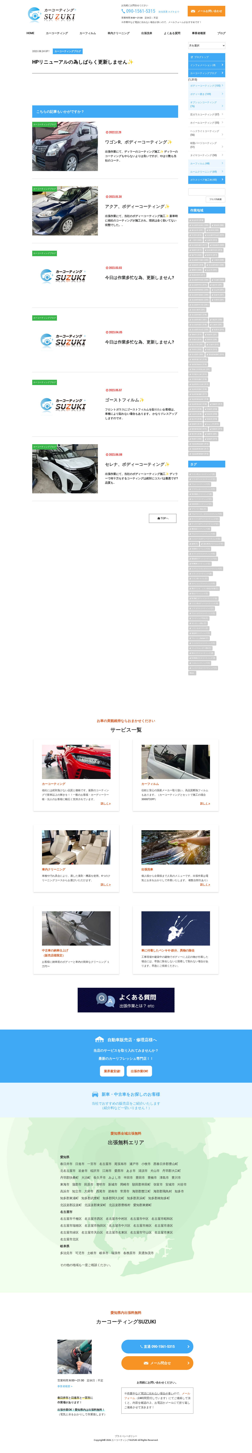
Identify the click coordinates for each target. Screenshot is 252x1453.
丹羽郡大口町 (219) (199, 374)
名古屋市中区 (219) (199, 285)
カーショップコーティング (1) (203, 584)
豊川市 (176, 1177)
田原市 (88, 1184)
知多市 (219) (219, 330)
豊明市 (100, 1184)
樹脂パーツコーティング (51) (203, 145)
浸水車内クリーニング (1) (213, 544)
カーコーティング (57, 33)
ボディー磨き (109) (200, 94)
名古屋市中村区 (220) (200, 280)
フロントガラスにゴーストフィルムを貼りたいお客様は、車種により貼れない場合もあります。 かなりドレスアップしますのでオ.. (141, 414)
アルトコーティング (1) (201, 484)
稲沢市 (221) (217, 285)
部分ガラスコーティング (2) (202, 653)
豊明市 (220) (212, 340)
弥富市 (158, 1184)
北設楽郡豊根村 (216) (200, 454)
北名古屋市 (68, 1170)
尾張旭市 (120, 1164)
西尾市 (100, 1191)
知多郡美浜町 (136, 1198)
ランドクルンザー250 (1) (201, 648)
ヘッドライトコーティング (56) (204, 133)
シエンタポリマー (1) (200, 628)
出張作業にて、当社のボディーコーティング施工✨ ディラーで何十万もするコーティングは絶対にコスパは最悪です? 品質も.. (141, 478)
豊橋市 (152, 1177)
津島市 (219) (197, 335)
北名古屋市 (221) (198, 310)
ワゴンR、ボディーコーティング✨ (138, 142)
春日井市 (66, 1164)
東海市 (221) (212, 335)
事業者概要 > (64, 1386)
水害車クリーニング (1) (201, 549)
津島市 (164, 1177)
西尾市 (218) (212, 419)
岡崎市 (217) (217, 404)
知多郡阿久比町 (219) (200, 384)
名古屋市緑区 (69, 1232)
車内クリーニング (119, 33)
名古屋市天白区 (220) (200, 330)
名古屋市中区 (139, 1218)
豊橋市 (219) (217, 429)
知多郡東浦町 (69, 1198)
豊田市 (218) (197, 409)
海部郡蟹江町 (141, 1191)
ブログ (221, 33)
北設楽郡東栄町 (95, 1205)
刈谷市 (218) (197, 414)
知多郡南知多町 (159, 1198)
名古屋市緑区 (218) (199, 325)
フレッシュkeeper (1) (200, 638)
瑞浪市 (116, 1253)
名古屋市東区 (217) (199, 245)
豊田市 (140, 1177)
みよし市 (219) (213, 424)
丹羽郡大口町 (171, 1170)
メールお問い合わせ (209, 11)
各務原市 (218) (197, 265)
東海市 (64, 1184)
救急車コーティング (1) (201, 633)
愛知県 (64, 1157)
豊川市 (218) (197, 434)
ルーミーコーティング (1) (202, 499)
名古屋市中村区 (116, 1218)
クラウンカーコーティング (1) (203, 489)
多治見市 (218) (197, 220)
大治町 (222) (219, 280)
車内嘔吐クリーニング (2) (202, 494)
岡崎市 (124, 1184)
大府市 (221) (219, 300)
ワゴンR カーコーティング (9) (203, 474)
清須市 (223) (217, 320)
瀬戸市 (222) (197, 255)
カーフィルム (88, 33)
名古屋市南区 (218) (199, 315)
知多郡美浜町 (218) (199, 404)
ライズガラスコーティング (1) (203, 643)
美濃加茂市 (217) (198, 275)
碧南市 (112, 1191)
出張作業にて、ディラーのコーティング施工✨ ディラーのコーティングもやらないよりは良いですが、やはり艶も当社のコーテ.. (141, 156)
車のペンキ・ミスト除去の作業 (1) (205, 588)
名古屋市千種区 (71, 1218)
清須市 (143, 1170)
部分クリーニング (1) (200, 593)
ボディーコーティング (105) (205, 85)
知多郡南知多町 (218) (200, 399)
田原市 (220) (197, 439)
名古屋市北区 (69, 1239)
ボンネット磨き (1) (199, 623)
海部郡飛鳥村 (162, 1191)
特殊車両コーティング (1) (202, 504)
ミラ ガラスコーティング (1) (203, 608)
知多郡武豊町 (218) (199, 389)
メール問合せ (160, 1363)
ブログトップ (201, 57)
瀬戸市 (134, 1164)
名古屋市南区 (142, 1225)
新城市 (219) (212, 439)
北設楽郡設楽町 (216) (200, 444)
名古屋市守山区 (141, 1232)
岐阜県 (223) (214, 230)
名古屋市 (105, 1164)
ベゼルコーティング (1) (201, 663)
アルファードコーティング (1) (203, 534)
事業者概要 (199, 33)
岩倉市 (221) (219, 295)
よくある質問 (172, 33)
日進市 (80, 1164)
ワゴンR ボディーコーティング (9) (205, 603)
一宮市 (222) (197, 240)
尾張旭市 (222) (218, 245)
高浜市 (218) (212, 414)
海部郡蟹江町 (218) (199, 359)
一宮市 (92, 1164)
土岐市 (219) (212, 240)
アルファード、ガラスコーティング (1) (207, 514)
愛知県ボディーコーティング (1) (204, 559)
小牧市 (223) (219, 260)
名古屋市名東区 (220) (200, 225)
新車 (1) (195, 544)
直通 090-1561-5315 (159, 1347)
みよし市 (115, 1177)
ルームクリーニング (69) (203, 171)
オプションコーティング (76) (203, 104)
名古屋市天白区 (92, 1232)
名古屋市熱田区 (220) (200, 300)
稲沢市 (95, 1170)
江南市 (107, 1170)
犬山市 (155, 1170)
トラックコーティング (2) (202, 574)
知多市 (179, 1191)
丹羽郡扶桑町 (69, 1177)
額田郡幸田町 (141, 1184)
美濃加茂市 (146, 1253)
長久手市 (99, 1177)
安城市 (170, 1184)
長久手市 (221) (197, 344)
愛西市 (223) (197, 270)
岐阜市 (104, 1253)
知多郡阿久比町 (113, 1198)
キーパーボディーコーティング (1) (205, 519)
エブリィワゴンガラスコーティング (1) (207, 569)
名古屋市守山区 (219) (215, 235)
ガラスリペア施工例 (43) (203, 179)
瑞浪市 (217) (197, 250)
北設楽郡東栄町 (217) (200, 449)
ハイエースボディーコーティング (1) (206, 539)
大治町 (86, 1177)
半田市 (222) (197, 349)
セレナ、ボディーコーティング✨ (137, 464)
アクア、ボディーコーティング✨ (137, 206)
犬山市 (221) (219, 290)
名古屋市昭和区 (162, 1218)
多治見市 (66, 1253)
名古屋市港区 (163, 1225)
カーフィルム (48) (200, 163)
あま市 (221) (212, 270)
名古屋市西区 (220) (216, 265)
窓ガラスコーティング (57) (204, 114)
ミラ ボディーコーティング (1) (203, 479)
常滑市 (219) (197, 340)
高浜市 (64, 1191)
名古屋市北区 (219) (214, 250)
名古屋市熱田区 (95, 1225)
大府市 (88, 1191)
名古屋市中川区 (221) (200, 305)
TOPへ (165, 518)
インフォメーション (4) (202, 65)
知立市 (76, 1191)
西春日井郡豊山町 (165, 1164)
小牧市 (146, 1164)
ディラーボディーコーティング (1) (205, 524)
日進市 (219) (214, 344)
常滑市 (124, 1191)
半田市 (128, 1177)
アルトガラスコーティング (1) (203, 613)
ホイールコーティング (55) (204, 122)
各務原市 (129, 1253)
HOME (30, 33)
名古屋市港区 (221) (199, 320)
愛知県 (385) (219, 225)
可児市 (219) (197, 235)
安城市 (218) (212, 409)
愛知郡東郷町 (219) (216, 354)
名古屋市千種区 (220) (200, 260)
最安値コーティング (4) (201, 529)
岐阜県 (64, 1246)
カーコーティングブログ (68, 51)
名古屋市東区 (163, 1232)
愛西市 (119, 1170)
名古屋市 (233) (197, 354)
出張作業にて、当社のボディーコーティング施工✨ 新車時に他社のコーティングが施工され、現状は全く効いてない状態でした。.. (141, 220)
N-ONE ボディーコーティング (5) (204, 598)
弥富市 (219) (212, 349)
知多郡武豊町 (90, 1198)
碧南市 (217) (197, 424)
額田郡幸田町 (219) (199, 429)
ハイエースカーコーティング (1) (204, 668)
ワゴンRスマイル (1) (199, 579)
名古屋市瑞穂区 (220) (200, 295)
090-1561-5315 (140, 11)
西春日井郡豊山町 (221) (201, 369)
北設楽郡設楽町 (71, 1205)
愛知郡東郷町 (142, 1205)
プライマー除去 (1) (199, 509)
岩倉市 (83, 1170)
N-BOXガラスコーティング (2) (203, 658)
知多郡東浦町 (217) (199, 394)
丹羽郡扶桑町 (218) (199, 379)
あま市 (131, 1170)
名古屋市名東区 (116, 1232)
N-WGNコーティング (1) (201, 564)
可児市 (80, 1253)
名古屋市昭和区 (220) (200, 290)
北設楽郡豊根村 (119, 1205)
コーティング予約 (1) (200, 618)
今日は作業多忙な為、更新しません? (139, 277)
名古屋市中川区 (119, 1225)
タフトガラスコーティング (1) (203, 554)
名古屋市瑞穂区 (71, 1225)
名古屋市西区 (94, 1218)
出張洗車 (146, 33)
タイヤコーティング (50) (203, 155)
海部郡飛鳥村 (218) (199, 364)
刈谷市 (182, 1184)
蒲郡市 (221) (212, 434)
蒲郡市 (76, 1184)
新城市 (112, 1184)
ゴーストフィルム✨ (124, 400)
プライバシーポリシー (126, 1436)
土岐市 (92, 1253)
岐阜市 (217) (212, 255)
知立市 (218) (197, 419)
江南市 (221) (217, 325)
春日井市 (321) (197, 230)
